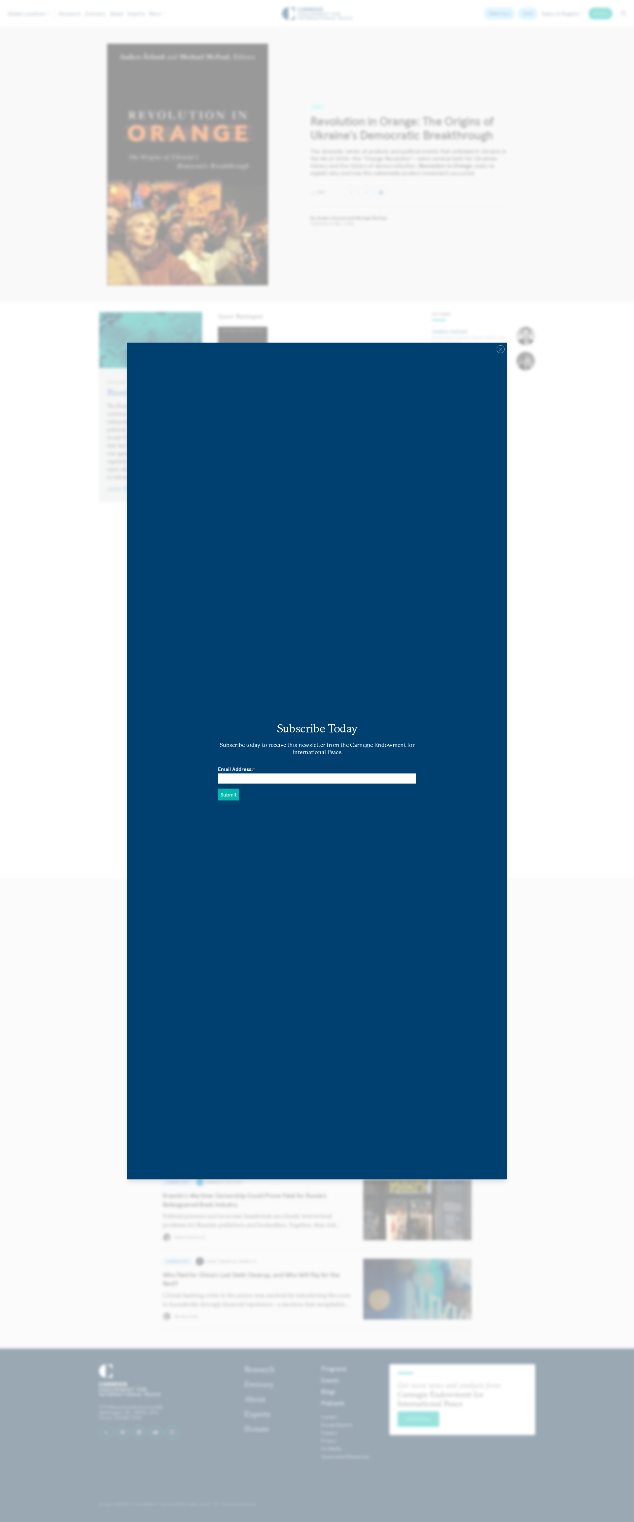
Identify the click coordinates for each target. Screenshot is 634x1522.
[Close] (501, 349)
